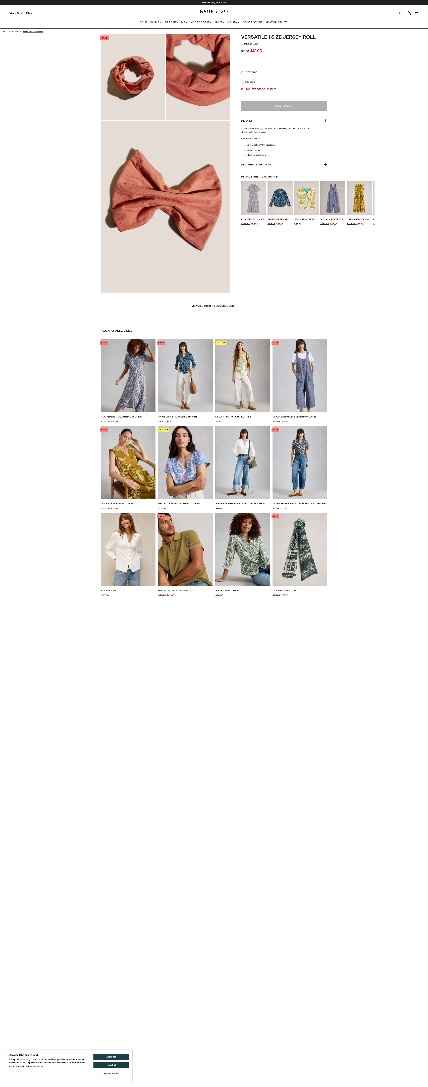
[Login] (409, 13)
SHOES (219, 22)
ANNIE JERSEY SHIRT (227, 590)
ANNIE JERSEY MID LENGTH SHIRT (280, 219)
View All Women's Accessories (213, 306)
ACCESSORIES (201, 22)
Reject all (111, 1065)
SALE (143, 22)
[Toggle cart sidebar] (417, 13)
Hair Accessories (33, 32)
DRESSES (171, 22)
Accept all (111, 1057)
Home (6, 32)
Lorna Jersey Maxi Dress (359, 219)
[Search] (401, 13)
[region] (68, 1066)
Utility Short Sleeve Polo (175, 590)
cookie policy (36, 1066)
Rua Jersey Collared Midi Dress (253, 219)
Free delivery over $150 (214, 3)
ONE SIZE (249, 81)
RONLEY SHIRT (109, 590)
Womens (16, 32)
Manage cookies (111, 1073)
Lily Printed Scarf (284, 590)
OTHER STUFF (252, 22)
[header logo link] (214, 12)
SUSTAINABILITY (276, 22)
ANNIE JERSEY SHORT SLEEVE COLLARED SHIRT (300, 504)
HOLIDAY (233, 22)
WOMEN (156, 22)
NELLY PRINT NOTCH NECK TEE (306, 219)
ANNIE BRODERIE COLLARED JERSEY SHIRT (240, 504)
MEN (184, 22)
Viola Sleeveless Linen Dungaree (332, 219)
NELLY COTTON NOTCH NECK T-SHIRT (180, 504)
